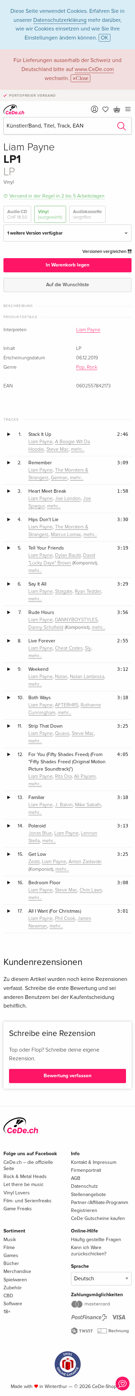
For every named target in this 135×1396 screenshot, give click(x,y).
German (59, 477)
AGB (75, 1178)
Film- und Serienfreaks (27, 1201)
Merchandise (17, 1271)
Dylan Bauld (68, 555)
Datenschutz (84, 1186)
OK (104, 37)
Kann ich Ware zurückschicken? (88, 1251)
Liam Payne (88, 329)
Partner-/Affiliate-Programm (99, 1202)
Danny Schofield (45, 627)
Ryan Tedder (88, 591)
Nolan (61, 676)
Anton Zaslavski (85, 861)
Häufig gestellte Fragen (96, 1240)
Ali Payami (85, 776)
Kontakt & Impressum (93, 1162)
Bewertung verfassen (67, 1076)
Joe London (68, 498)
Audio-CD (17, 214)
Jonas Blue (40, 833)
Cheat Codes (68, 648)
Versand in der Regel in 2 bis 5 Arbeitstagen (57, 196)
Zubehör (12, 1288)
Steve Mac (57, 449)
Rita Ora (63, 776)
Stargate (63, 591)
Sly (88, 648)
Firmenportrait (86, 1170)
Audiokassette (87, 214)
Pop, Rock (86, 367)
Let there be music (23, 1184)
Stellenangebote (88, 1194)
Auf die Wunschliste (67, 285)
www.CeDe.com (94, 69)
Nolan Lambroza (87, 676)
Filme (9, 1247)
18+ (6, 1312)
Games (10, 1255)
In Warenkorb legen (67, 265)
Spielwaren (15, 1280)
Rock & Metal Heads (25, 1176)
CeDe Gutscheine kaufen (98, 1218)
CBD (8, 1296)
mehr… (77, 449)
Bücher (11, 1263)
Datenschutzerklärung (60, 20)
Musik (9, 1240)
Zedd (33, 861)
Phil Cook (65, 918)
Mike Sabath (88, 804)
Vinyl (50, 214)
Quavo (62, 733)
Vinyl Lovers (16, 1193)
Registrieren (84, 1210)
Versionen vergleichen (104, 251)
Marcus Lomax (66, 534)
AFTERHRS (66, 705)
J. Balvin (64, 804)
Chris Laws (91, 890)
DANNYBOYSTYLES (76, 619)
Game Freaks (17, 1209)
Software (12, 1304)
